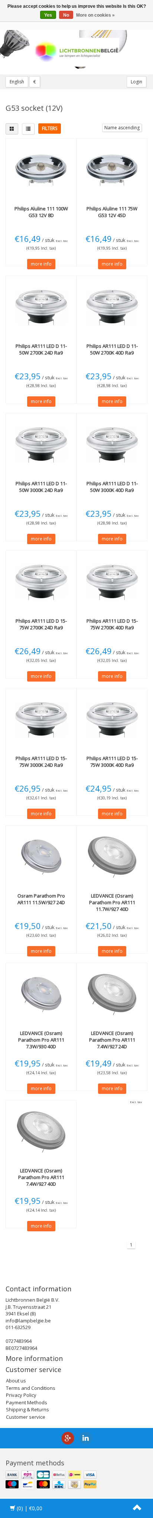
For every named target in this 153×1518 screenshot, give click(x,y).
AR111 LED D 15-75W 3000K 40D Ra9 (112, 761)
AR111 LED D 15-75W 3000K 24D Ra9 (41, 761)
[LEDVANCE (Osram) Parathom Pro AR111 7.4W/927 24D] (112, 994)
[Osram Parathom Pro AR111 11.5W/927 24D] (41, 857)
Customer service (25, 1417)
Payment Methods (26, 1402)
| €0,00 (29, 1508)
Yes (48, 15)
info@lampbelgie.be (28, 1320)
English (17, 82)
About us (16, 1380)
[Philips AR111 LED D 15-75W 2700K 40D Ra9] (112, 582)
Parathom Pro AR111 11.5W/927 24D (41, 899)
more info (41, 264)
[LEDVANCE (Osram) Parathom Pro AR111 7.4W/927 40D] (41, 1132)
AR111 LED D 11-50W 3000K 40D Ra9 (112, 486)
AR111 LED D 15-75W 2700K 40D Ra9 (112, 624)
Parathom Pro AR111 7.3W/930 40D (41, 1040)
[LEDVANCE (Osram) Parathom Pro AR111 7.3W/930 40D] (41, 994)
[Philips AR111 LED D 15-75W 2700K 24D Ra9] (41, 582)
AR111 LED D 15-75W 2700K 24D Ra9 (41, 624)
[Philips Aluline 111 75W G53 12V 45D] (112, 170)
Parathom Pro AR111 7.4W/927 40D (41, 1177)
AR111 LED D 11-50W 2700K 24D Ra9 (41, 349)
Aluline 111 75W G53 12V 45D (112, 212)
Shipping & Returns (27, 1409)
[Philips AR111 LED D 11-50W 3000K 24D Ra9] (41, 445)
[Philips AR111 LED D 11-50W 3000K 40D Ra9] (112, 445)
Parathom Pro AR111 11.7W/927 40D (112, 902)
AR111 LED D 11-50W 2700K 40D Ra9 (112, 349)
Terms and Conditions (30, 1388)
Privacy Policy (21, 1395)
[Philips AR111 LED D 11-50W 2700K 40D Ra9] (112, 307)
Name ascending (122, 127)
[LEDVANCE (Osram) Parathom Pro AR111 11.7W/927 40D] (112, 857)
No (66, 15)
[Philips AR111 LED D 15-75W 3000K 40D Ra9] (112, 720)
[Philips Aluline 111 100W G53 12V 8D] (41, 170)
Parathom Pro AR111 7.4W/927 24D (112, 1040)
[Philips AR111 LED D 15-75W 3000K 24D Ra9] (41, 720)
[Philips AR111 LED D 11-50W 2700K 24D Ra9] (41, 307)
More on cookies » (95, 15)
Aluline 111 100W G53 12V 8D (41, 212)
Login (136, 82)
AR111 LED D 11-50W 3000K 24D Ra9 (41, 486)
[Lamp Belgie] (76, 52)
